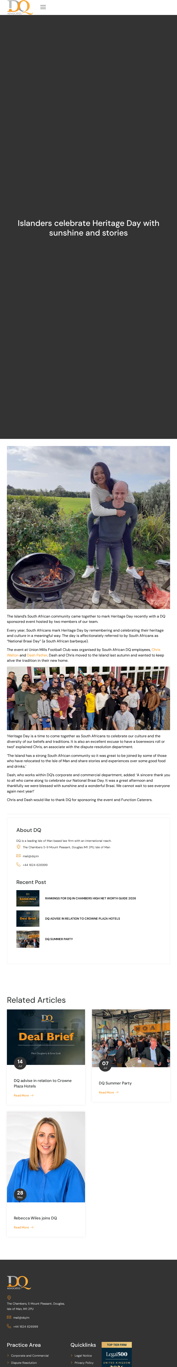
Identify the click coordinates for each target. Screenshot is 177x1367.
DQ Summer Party (115, 1083)
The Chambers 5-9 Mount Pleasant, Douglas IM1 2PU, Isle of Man (66, 847)
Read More (22, 1095)
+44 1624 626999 (35, 865)
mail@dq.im (31, 856)
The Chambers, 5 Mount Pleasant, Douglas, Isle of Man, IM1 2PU (36, 1306)
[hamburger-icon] (43, 7)
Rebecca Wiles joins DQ (35, 1218)
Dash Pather (37, 655)
